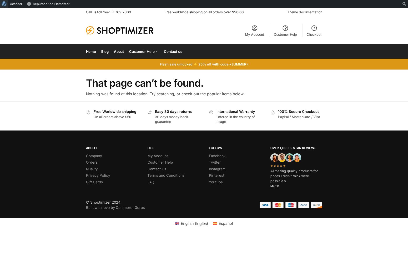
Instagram (217, 169)
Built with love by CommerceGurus (115, 207)
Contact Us (156, 169)
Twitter (215, 162)
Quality (92, 169)
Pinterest (216, 175)
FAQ (150, 182)
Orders (92, 162)
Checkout (314, 34)
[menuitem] (4, 4)
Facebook (217, 156)
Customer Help (285, 34)
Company (94, 156)
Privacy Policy (98, 175)
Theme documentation (304, 12)
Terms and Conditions (166, 175)
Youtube (216, 182)
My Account (254, 34)
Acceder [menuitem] (16, 4)
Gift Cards (94, 182)
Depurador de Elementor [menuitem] (51, 4)
